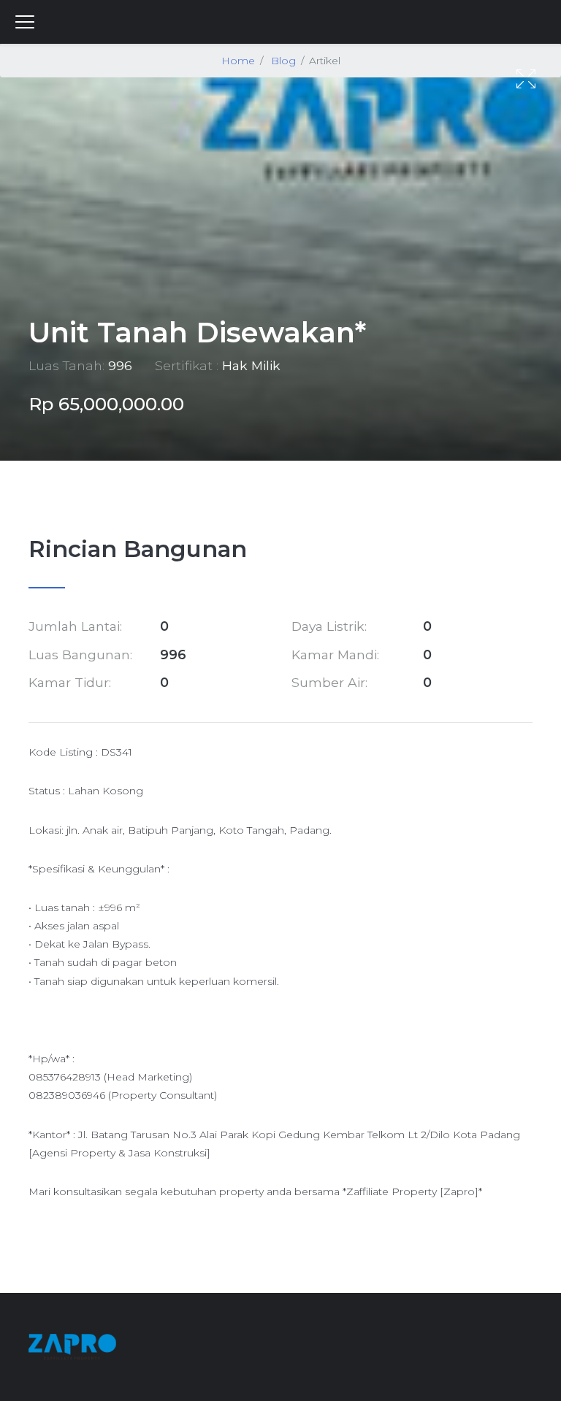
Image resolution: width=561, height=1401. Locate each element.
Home (238, 60)
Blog (283, 60)
